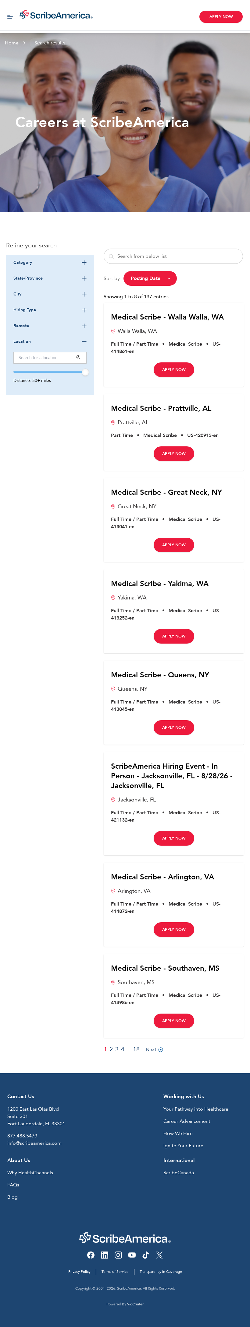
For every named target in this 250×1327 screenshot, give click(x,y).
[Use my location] (78, 357)
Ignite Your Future (183, 1145)
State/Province (28, 278)
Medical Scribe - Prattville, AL (161, 409)
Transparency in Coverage (161, 1271)
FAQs (13, 1185)
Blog (12, 1197)
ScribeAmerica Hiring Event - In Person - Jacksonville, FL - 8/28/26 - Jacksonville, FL (172, 776)
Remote (21, 326)
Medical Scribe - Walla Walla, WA (167, 317)
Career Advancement (186, 1121)
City (17, 294)
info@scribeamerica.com (34, 1143)
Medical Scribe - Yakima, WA (160, 584)
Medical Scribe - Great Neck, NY (166, 493)
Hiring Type (24, 310)
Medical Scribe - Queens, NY (160, 675)
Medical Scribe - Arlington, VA (162, 877)
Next (151, 1049)
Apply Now (221, 16)
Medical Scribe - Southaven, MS (165, 968)
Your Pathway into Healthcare (195, 1109)
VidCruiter (135, 1304)
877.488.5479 (22, 1136)
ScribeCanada (178, 1172)
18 (136, 1049)
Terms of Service (115, 1271)
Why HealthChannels (30, 1172)
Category (22, 262)
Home (12, 43)
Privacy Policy (79, 1271)
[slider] (85, 372)
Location (22, 341)
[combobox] (50, 263)
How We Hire (178, 1133)
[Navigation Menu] (10, 16)
